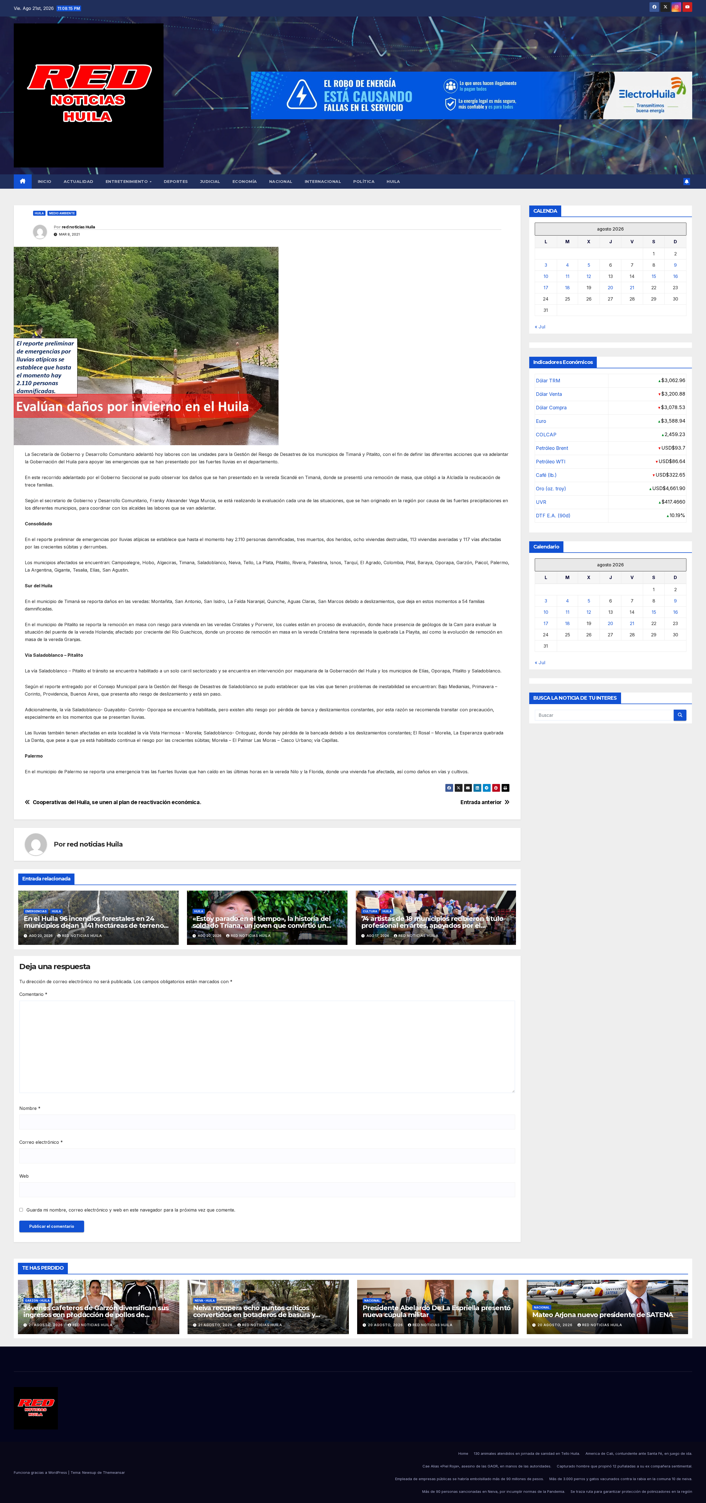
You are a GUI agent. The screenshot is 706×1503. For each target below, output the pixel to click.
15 (654, 276)
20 (610, 287)
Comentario (33, 994)
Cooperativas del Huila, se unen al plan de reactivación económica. (117, 802)
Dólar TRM (548, 380)
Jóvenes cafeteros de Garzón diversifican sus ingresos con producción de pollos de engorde (96, 1315)
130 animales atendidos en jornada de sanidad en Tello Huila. (527, 1453)
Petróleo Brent (552, 448)
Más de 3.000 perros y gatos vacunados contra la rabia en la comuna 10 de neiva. (620, 1479)
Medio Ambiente (62, 213)
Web (24, 1176)
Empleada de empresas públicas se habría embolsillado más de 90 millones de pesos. (469, 1479)
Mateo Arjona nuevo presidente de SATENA (602, 1315)
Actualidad (78, 181)
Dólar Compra (551, 407)
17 (546, 287)
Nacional (281, 181)
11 (567, 276)
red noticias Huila (78, 227)
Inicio (45, 181)
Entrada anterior (481, 802)
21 (632, 287)
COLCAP (546, 434)
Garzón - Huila (37, 1300)
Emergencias (36, 911)
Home (463, 1453)
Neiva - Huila (205, 1300)
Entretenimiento (127, 181)
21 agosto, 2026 (46, 1325)
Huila (393, 181)
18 (567, 287)
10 (546, 276)
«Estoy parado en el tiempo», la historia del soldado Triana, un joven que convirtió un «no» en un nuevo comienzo (261, 925)
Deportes (176, 181)
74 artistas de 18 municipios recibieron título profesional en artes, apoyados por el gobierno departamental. (432, 925)
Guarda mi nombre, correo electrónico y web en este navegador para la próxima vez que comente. (130, 1210)
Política (364, 181)
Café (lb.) (546, 475)
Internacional (323, 181)
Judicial (210, 181)
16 (675, 276)
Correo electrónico (41, 1142)
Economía (244, 181)
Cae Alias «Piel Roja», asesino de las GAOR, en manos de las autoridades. (486, 1466)
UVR (541, 502)
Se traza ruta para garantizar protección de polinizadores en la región (631, 1491)
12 (589, 276)
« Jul (540, 326)
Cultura (370, 911)
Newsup (89, 1472)
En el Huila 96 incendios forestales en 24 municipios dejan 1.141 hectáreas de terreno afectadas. (94, 925)
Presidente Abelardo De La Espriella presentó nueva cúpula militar (436, 1311)
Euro (541, 421)
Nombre (30, 1108)
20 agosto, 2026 (386, 1325)
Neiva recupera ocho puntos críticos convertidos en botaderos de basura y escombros (254, 1315)
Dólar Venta (549, 394)
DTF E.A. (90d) (553, 515)
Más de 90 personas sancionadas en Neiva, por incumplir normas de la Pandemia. (493, 1491)
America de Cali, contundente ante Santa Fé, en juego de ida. (638, 1453)
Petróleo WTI (550, 461)
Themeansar (114, 1472)
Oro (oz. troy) (551, 488)
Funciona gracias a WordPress (41, 1472)
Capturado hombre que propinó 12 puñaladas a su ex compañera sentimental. (624, 1466)
